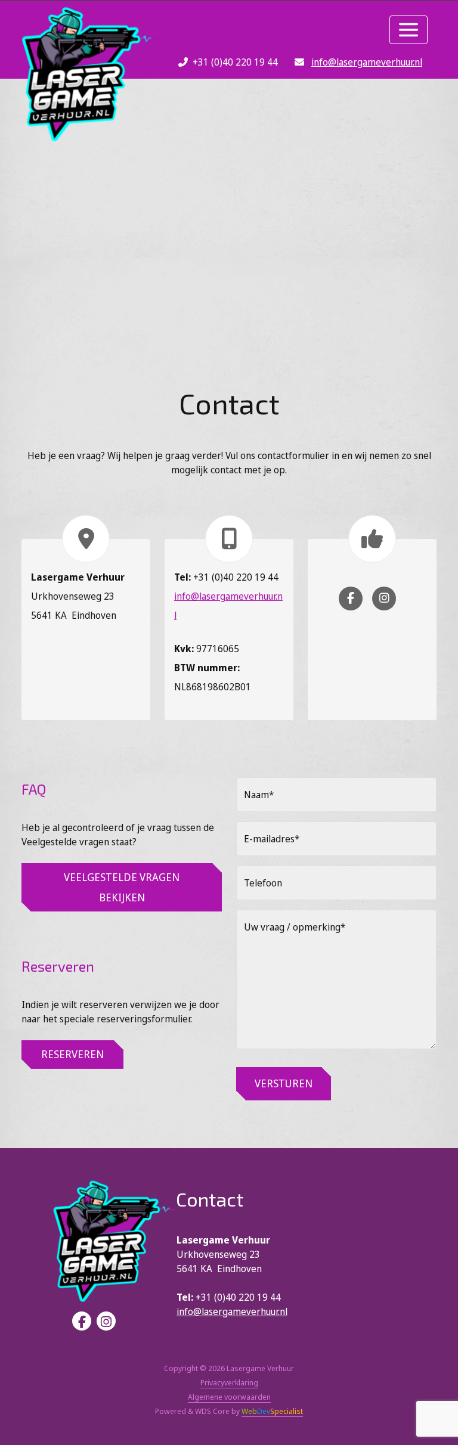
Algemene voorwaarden (229, 1396)
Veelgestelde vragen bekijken (122, 887)
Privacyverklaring (229, 1382)
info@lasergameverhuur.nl (366, 62)
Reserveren (72, 1054)
